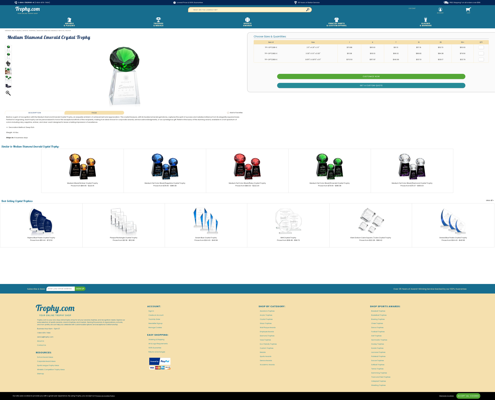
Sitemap (40, 374)
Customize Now (371, 76)
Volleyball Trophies (378, 381)
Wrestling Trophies (378, 385)
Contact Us (41, 345)
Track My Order (154, 319)
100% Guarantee (154, 348)
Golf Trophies (376, 336)
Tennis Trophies (377, 369)
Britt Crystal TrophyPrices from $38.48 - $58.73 (288, 238)
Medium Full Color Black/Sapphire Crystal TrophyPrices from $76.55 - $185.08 (165, 184)
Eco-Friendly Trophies (268, 344)
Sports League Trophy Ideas (48, 365)
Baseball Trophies (378, 311)
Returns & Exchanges (156, 352)
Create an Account (155, 315)
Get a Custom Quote (371, 85)
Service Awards (266, 360)
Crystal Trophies (266, 319)
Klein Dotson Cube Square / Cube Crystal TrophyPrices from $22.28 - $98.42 (370, 238)
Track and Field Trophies (380, 377)
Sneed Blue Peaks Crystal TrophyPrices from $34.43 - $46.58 (453, 238)
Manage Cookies (155, 327)
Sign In (151, 311)
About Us (40, 341)
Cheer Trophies (377, 323)
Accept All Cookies (468, 396)
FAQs (94, 113)
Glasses (426, 24)
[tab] (34, 112)
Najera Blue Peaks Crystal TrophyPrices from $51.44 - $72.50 (41, 238)
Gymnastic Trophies (379, 340)
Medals (263, 352)
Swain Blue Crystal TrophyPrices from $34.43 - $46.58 (206, 238)
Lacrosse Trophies (378, 352)
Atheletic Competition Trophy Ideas (51, 369)
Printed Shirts (337, 24)
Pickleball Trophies (378, 356)
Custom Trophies (266, 348)
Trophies (158, 24)
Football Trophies (378, 332)
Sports (247, 24)
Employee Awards (267, 332)
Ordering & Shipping (156, 339)
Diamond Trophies (267, 336)
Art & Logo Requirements (158, 344)
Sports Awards (265, 356)
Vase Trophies (265, 340)
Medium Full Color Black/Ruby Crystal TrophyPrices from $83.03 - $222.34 (247, 184)
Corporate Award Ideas (46, 361)
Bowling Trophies (378, 319)
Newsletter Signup (155, 323)
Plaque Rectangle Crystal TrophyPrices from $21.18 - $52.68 (123, 238)
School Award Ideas (45, 357)
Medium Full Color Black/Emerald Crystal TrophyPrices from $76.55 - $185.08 (330, 184)
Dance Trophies (377, 327)
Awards (69, 24)
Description (34, 113)
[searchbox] (250, 9)
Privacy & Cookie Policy (105, 396)
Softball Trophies (377, 365)
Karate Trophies (377, 348)
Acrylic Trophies (266, 315)
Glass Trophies (266, 323)
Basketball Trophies (379, 315)
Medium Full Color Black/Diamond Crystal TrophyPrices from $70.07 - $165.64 (412, 184)
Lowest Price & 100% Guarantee (189, 2)
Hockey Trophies (377, 344)
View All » (490, 200)
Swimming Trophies (379, 373)
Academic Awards (267, 365)
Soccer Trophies (377, 360)
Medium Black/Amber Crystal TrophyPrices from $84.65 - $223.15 (82, 184)
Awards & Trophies (267, 311)
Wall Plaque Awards (268, 327)
